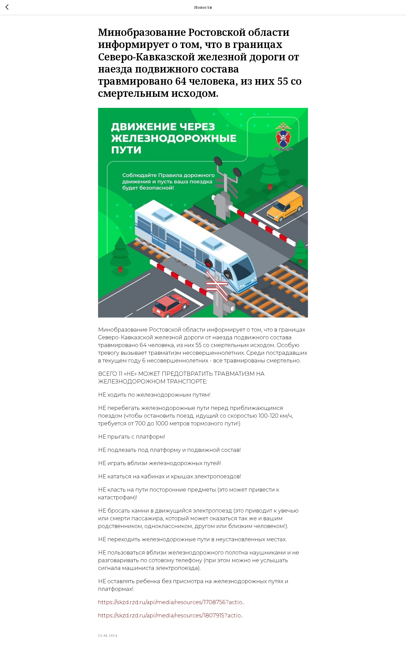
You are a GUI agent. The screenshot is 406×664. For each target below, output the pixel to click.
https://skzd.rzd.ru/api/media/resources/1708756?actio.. (171, 602)
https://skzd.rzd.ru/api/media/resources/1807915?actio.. (170, 615)
